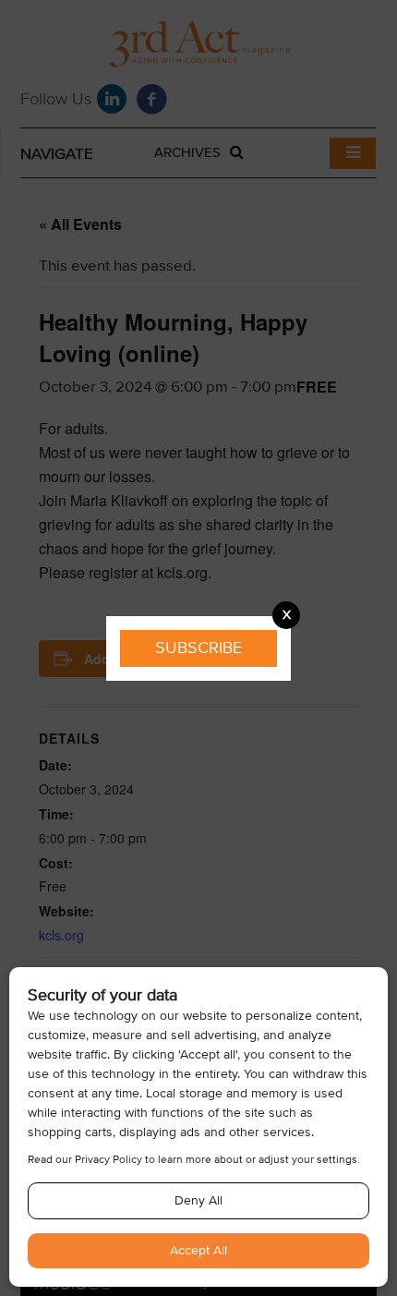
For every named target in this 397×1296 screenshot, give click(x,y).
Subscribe (198, 648)
